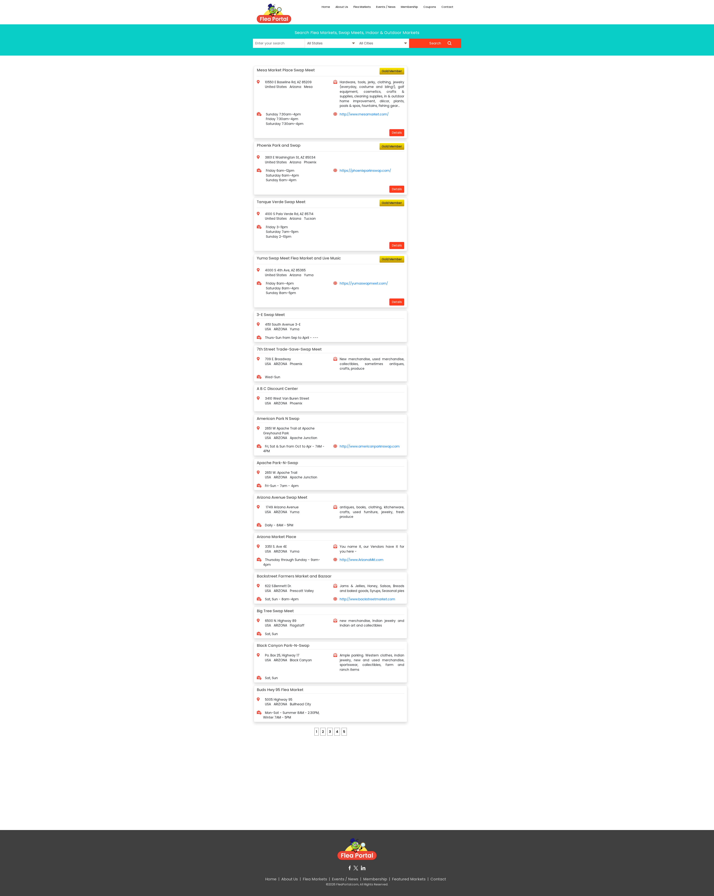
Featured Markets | (410, 879)
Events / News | (346, 879)
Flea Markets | (316, 879)
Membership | (376, 879)
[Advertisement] (435, 121)
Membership (409, 7)
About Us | (291, 879)
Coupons (429, 7)
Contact (447, 7)
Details (397, 132)
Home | (272, 879)
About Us (341, 7)
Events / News (385, 7)
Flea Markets (362, 7)
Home (326, 7)
